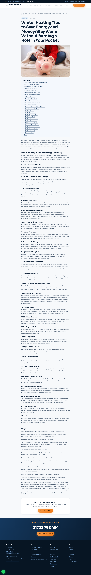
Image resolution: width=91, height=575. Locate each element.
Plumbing (50, 5)
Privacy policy (72, 559)
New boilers (29, 5)
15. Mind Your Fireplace (30, 112)
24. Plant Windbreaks (30, 130)
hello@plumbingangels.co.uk (12, 553)
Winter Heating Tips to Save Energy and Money (35, 82)
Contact (66, 5)
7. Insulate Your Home (30, 96)
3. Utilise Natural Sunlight (31, 88)
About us (71, 547)
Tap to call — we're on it (45, 533)
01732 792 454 (30, 1)
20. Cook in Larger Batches (31, 122)
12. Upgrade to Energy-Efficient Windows (35, 106)
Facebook (8, 560)
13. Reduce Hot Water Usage (32, 108)
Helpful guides (72, 552)
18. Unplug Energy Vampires (31, 118)
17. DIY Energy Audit (30, 116)
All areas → (52, 566)
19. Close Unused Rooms (31, 120)
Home (22, 13)
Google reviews (15, 560)
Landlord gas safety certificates (39, 559)
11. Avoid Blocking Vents (31, 104)
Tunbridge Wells (54, 549)
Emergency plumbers (36, 554)
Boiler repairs (34, 549)
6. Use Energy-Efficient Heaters (32, 94)
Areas (56, 5)
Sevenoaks (52, 552)
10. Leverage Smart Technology (32, 102)
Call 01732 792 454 (45, 510)
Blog (61, 5)
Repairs (36, 5)
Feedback (71, 554)
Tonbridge (52, 547)
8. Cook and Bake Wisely (31, 98)
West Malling (53, 559)
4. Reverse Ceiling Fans (30, 90)
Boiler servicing (35, 552)
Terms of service (73, 561)
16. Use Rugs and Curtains (31, 114)
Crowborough (53, 564)
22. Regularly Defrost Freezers (32, 126)
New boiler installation (36, 547)
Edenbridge (53, 561)
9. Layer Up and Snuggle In (31, 100)
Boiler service (43, 5)
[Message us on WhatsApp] (3, 572)
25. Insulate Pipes (29, 132)
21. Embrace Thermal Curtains (32, 124)
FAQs (25, 135)
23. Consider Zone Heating (31, 128)
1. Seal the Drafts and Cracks (32, 84)
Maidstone (52, 554)
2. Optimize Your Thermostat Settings (34, 86)
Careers (71, 556)
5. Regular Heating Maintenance (32, 92)
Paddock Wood (54, 556)
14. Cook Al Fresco (29, 110)
